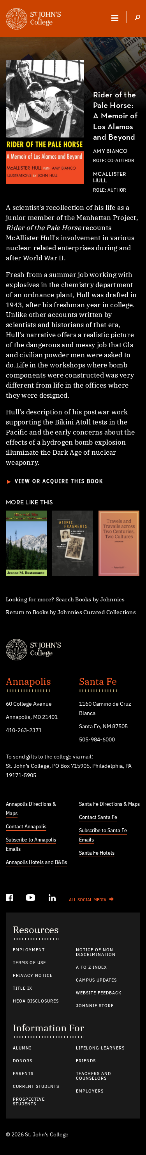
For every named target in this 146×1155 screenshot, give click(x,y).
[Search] (137, 18)
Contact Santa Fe (98, 817)
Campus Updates (96, 980)
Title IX (22, 988)
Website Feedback (98, 993)
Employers (90, 1091)
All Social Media (87, 900)
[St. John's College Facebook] (10, 899)
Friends (86, 1061)
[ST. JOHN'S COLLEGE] (33, 19)
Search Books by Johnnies (90, 599)
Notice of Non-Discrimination (96, 952)
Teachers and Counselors (93, 1076)
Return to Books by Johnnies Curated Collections (71, 612)
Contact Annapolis (26, 826)
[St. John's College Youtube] (31, 899)
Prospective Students (29, 1102)
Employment (29, 950)
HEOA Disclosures (36, 1001)
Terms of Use (29, 963)
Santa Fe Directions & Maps (109, 804)
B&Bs (61, 862)
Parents (23, 1074)
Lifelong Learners (100, 1048)
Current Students (36, 1086)
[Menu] (115, 18)
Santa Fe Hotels (96, 853)
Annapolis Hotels (25, 862)
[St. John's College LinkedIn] (53, 899)
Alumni (22, 1048)
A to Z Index (91, 967)
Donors (22, 1061)
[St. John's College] (73, 650)
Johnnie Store (95, 1006)
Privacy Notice (33, 975)
